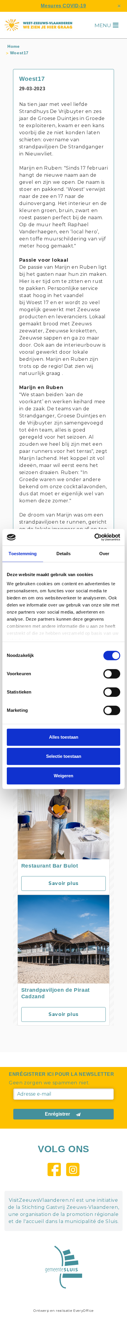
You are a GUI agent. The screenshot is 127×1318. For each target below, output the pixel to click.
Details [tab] (63, 553)
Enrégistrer (57, 1114)
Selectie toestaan (63, 756)
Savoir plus (63, 883)
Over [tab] (104, 553)
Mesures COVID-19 (63, 5)
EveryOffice (83, 1311)
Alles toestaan (63, 737)
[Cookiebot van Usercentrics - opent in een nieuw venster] (94, 537)
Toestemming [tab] (23, 553)
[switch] (111, 673)
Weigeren (63, 775)
